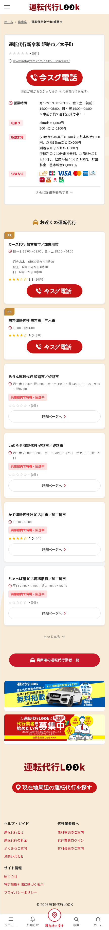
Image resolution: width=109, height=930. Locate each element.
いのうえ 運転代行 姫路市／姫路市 (35, 445)
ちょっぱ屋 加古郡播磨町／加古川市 (37, 578)
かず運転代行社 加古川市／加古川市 (37, 514)
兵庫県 (22, 21)
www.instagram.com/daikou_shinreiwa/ (41, 61)
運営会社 (10, 876)
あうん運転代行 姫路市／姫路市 (33, 376)
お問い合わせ (14, 856)
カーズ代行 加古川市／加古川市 (33, 244)
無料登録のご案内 (71, 832)
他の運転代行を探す (73, 91)
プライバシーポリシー (20, 892)
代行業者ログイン (71, 840)
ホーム (8, 21)
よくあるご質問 (15, 848)
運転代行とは (14, 832)
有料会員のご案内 (71, 848)
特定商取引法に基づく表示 (24, 884)
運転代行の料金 (15, 840)
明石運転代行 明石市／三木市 (31, 320)
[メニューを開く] (7, 7)
